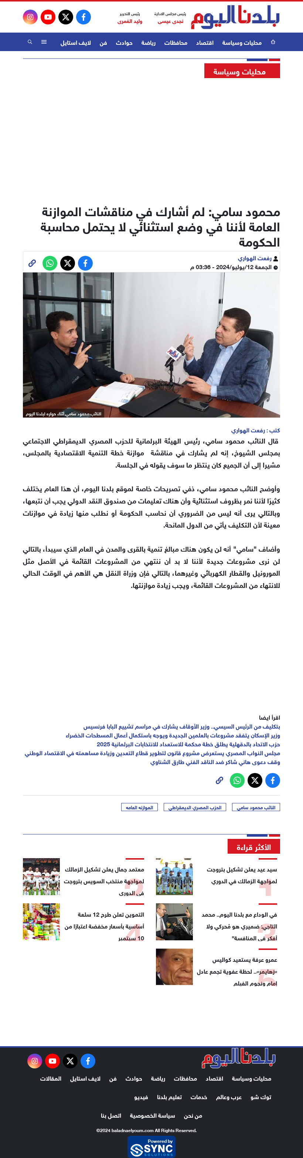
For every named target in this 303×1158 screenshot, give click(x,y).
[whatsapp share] (49, 263)
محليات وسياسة (242, 42)
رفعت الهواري (255, 257)
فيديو (141, 1096)
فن (103, 42)
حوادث (124, 42)
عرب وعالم (229, 1096)
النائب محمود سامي (256, 807)
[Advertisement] (151, 139)
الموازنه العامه (139, 807)
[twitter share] (67, 263)
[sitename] (239, 1058)
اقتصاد (205, 42)
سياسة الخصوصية (152, 1114)
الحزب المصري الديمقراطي (194, 807)
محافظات (175, 42)
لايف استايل (76, 42)
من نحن (193, 1114)
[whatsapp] (32, 263)
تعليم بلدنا (169, 1096)
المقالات (50, 1077)
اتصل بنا (111, 1114)
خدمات (199, 1096)
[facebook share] (85, 263)
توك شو (261, 1096)
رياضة (149, 42)
